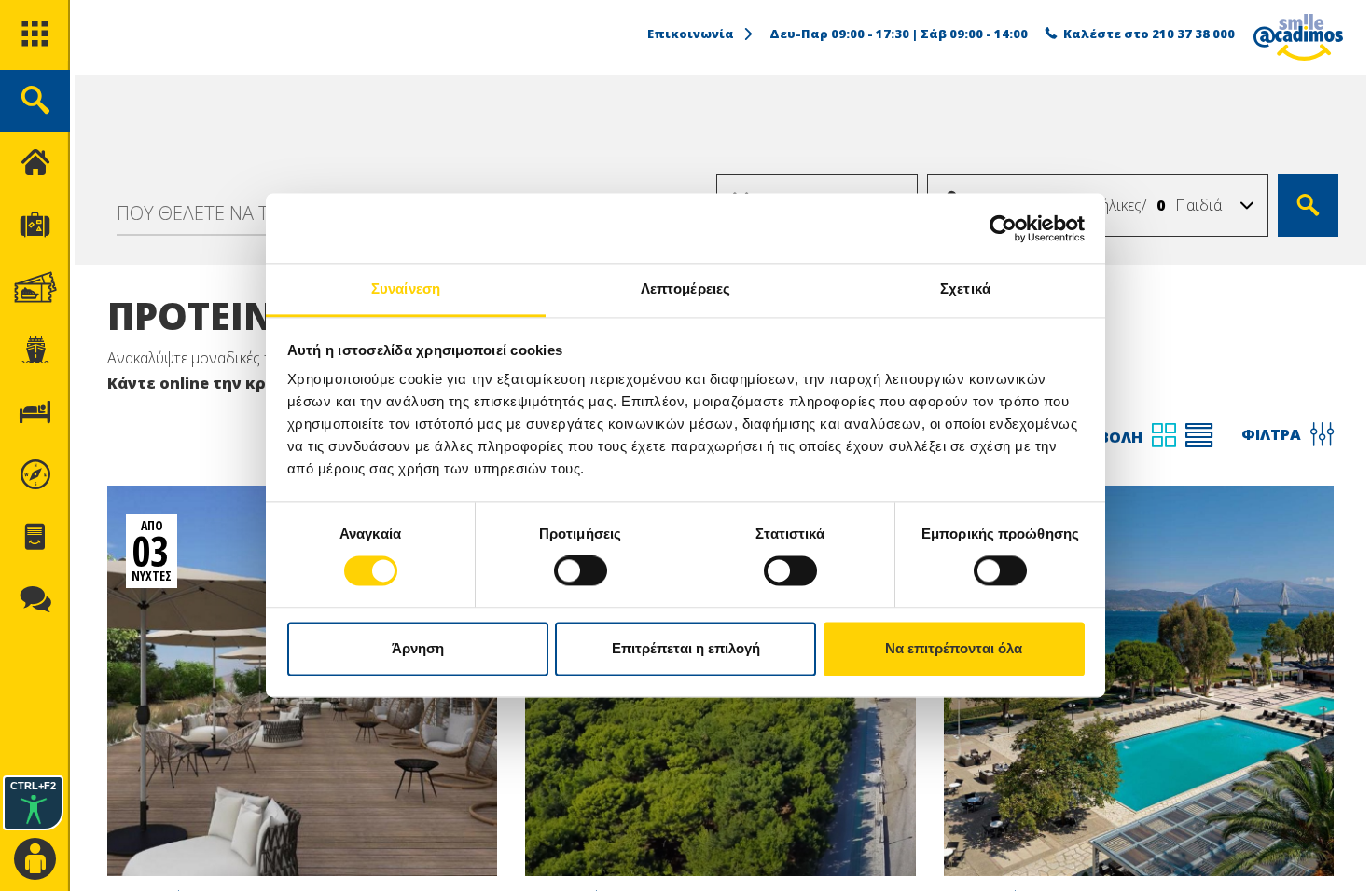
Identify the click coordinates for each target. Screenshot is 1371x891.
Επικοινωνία (690, 33)
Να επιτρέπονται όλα (953, 648)
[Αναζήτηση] (1308, 205)
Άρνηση (418, 648)
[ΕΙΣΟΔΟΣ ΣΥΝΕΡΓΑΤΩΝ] (35, 860)
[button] (1247, 206)
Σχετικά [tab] (965, 288)
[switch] (580, 571)
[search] (35, 101)
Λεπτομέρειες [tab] (685, 288)
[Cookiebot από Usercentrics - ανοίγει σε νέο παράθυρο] (1003, 228)
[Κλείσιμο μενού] (35, 163)
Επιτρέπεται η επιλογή (686, 648)
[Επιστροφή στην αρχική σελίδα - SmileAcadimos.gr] (1298, 37)
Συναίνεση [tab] (405, 288)
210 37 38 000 (1193, 33)
